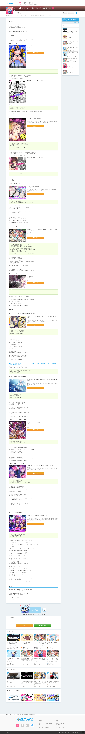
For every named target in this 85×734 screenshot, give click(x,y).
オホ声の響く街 (30, 45)
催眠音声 (34, 15)
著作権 (57, 720)
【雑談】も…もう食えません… (72, 47)
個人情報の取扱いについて (60, 724)
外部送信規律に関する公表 (60, 725)
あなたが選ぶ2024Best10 (27, 15)
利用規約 (40, 721)
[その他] (78, 13)
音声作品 (39, 15)
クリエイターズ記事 (54, 15)
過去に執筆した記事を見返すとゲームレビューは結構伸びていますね (40, 659)
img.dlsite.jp (13, 104)
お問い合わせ (41, 725)
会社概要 (40, 720)
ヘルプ (40, 724)
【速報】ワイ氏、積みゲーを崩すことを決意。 (27, 643)
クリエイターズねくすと (16, 15)
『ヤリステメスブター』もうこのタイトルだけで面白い (40, 643)
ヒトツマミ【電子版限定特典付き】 (34, 118)
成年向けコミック (46, 15)
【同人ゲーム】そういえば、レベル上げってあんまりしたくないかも (53, 659)
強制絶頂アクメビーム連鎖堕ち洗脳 (34, 422)
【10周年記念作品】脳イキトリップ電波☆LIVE (37, 515)
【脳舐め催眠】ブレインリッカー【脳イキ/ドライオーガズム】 (40, 465)
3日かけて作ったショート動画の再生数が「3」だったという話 (53, 681)
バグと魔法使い (30, 276)
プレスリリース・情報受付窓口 (44, 727)
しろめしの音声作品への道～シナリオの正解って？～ (13, 643)
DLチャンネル (11, 4)
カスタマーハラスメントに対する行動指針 (46, 723)
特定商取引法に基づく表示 (60, 723)
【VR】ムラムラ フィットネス (33, 186)
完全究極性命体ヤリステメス (27, 658)
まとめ (14, 714)
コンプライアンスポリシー (60, 727)
